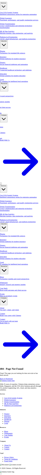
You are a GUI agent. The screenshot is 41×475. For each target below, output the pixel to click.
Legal (6, 423)
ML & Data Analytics (11, 404)
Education (7, 417)
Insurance (7, 416)
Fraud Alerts (8, 461)
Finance (6, 414)
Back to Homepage (6, 379)
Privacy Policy (9, 457)
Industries (4, 41)
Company (4, 115)
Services (3, 3)
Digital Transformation (11, 402)
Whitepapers (8, 433)
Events (6, 437)
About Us (7, 445)
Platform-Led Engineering (13, 405)
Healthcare (7, 419)
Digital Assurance (10, 400)
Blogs (6, 431)
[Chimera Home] (20, 1)
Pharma (6, 421)
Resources (4, 83)
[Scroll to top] (1, 474)
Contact (6, 449)
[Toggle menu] (1, 184)
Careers (6, 447)
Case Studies (8, 435)
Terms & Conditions (11, 459)
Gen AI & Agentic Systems (13, 398)
